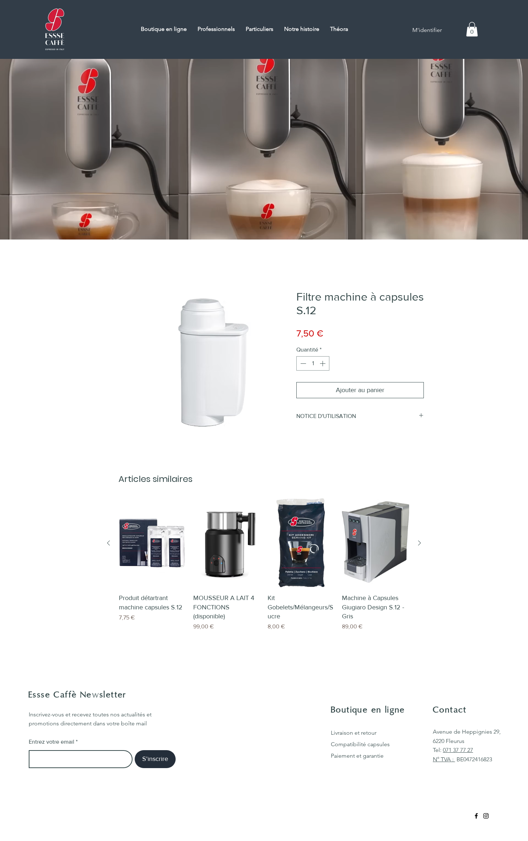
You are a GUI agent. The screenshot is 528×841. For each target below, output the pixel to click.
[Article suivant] (419, 543)
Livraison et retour (353, 732)
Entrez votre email (51, 742)
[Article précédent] (108, 543)
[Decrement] (302, 363)
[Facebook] (476, 815)
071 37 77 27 (458, 750)
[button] (472, 29)
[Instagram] (486, 815)
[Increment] (323, 363)
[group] (264, 564)
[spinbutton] (312, 363)
